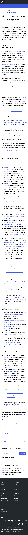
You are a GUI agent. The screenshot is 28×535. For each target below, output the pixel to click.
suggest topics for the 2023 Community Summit (12, 343)
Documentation (5, 495)
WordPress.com (5, 504)
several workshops (8, 357)
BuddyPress (4, 511)
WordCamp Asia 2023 (9, 375)
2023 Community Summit (19, 90)
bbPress (4, 509)
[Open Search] (22, 2)
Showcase (16, 482)
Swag (16, 500)
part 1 (16, 262)
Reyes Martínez (6, 12)
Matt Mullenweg (17, 51)
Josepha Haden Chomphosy (8, 64)
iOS (10, 334)
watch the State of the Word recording (15, 123)
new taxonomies (22, 97)
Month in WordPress (14, 12)
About (2, 482)
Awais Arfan (19, 383)
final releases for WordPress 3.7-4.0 (14, 272)
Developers (4, 498)
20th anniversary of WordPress (13, 92)
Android (5, 334)
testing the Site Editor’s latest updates (13, 314)
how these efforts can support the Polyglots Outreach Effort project (14, 246)
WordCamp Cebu (11, 397)
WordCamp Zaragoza (12, 389)
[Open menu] (26, 2)
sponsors (8, 405)
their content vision (11, 371)
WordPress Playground (16, 111)
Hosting (3, 487)
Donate (16, 498)
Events (16, 495)
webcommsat (5, 424)
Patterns (16, 489)
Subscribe (23, 453)
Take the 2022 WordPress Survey (13, 151)
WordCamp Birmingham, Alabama (15, 393)
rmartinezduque (6, 426)
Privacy (3, 489)
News (2, 5)
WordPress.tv (5, 500)
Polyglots (14, 268)
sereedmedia (13, 424)
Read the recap (19, 120)
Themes (8, 268)
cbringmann (17, 422)
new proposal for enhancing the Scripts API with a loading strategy (14, 320)
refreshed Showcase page (10, 222)
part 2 (21, 262)
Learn (2, 493)
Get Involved (17, 493)
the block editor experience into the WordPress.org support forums (15, 216)
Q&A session (10, 125)
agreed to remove (21, 256)
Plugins (16, 487)
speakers (16, 405)
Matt (3, 507)
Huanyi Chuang (11, 289)
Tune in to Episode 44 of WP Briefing (14, 298)
